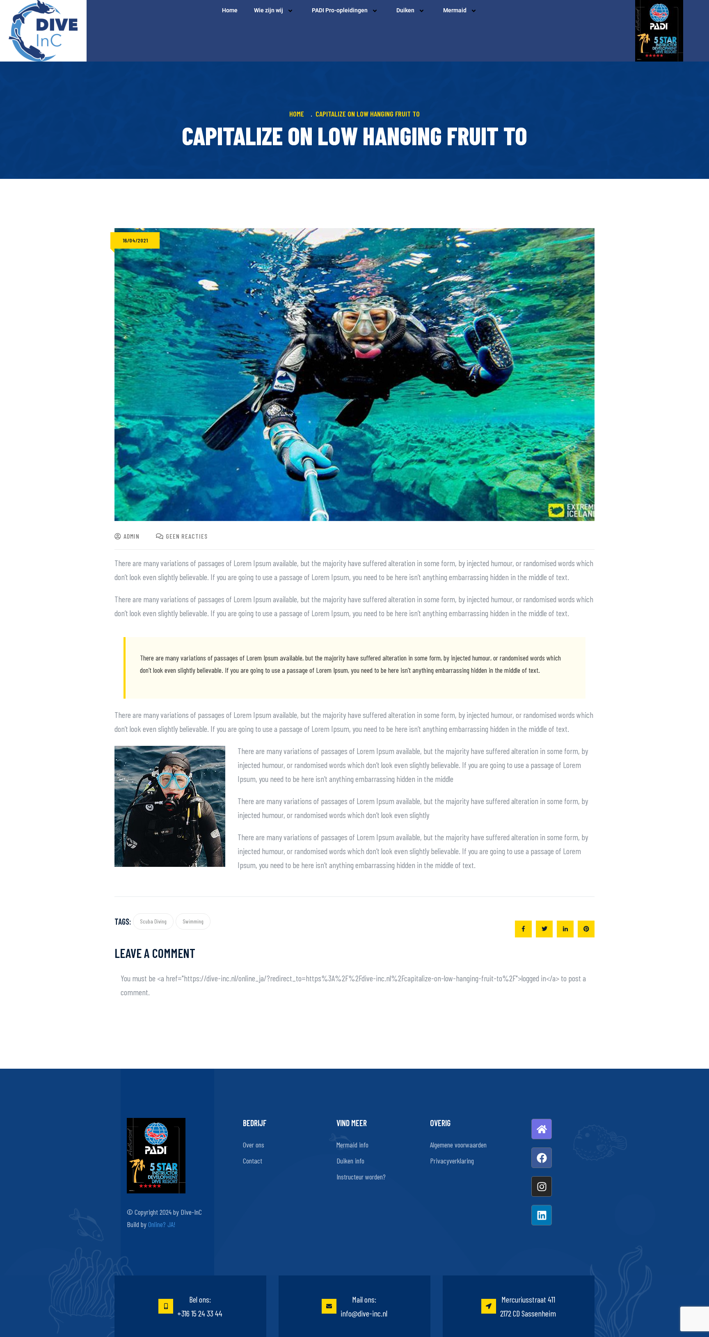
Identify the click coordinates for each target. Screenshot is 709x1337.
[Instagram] (541, 1186)
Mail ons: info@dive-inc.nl (364, 1306)
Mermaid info (352, 1144)
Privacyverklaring (452, 1160)
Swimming (193, 921)
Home (230, 10)
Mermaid (455, 10)
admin (132, 536)
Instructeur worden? (361, 1176)
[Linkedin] (541, 1215)
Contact (252, 1160)
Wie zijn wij (268, 10)
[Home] (541, 1129)
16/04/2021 (135, 240)
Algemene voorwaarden (458, 1144)
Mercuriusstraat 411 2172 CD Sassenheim (528, 1306)
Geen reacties (187, 536)
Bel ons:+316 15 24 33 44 (199, 1306)
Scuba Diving (153, 921)
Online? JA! (161, 1224)
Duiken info (350, 1160)
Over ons (253, 1144)
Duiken (405, 10)
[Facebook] (541, 1157)
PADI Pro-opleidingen (340, 10)
